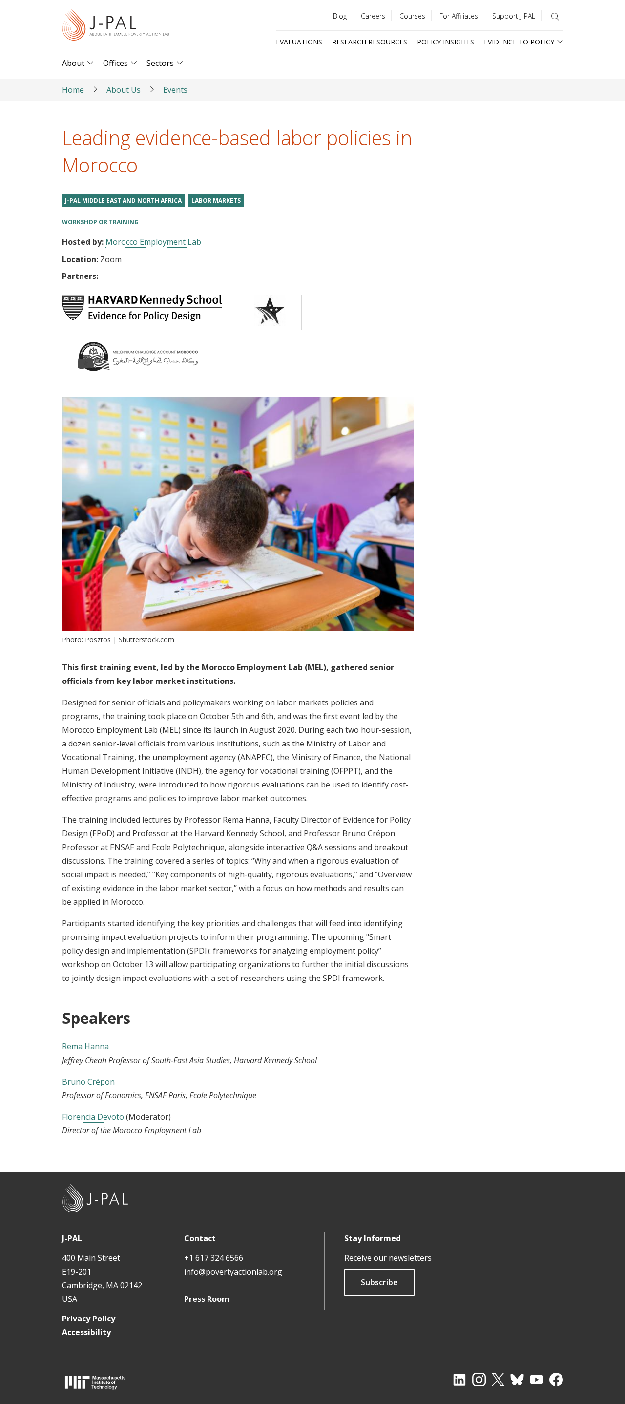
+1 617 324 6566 (213, 1258)
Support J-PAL (513, 16)
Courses (412, 16)
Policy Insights (445, 41)
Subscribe (379, 1282)
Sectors (160, 63)
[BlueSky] (517, 1379)
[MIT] (95, 1382)
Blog (340, 16)
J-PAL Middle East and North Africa (123, 200)
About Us (123, 90)
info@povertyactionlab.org (233, 1271)
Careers (373, 16)
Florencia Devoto (93, 1116)
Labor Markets (216, 200)
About (73, 63)
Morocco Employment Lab (153, 241)
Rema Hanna (85, 1046)
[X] (498, 1379)
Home (73, 90)
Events (175, 90)
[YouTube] (536, 1379)
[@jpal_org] (479, 1379)
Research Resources (369, 41)
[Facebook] (556, 1379)
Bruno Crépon (88, 1081)
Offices (115, 63)
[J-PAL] (115, 26)
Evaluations (299, 41)
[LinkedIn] (459, 1379)
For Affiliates (458, 16)
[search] (555, 16)
